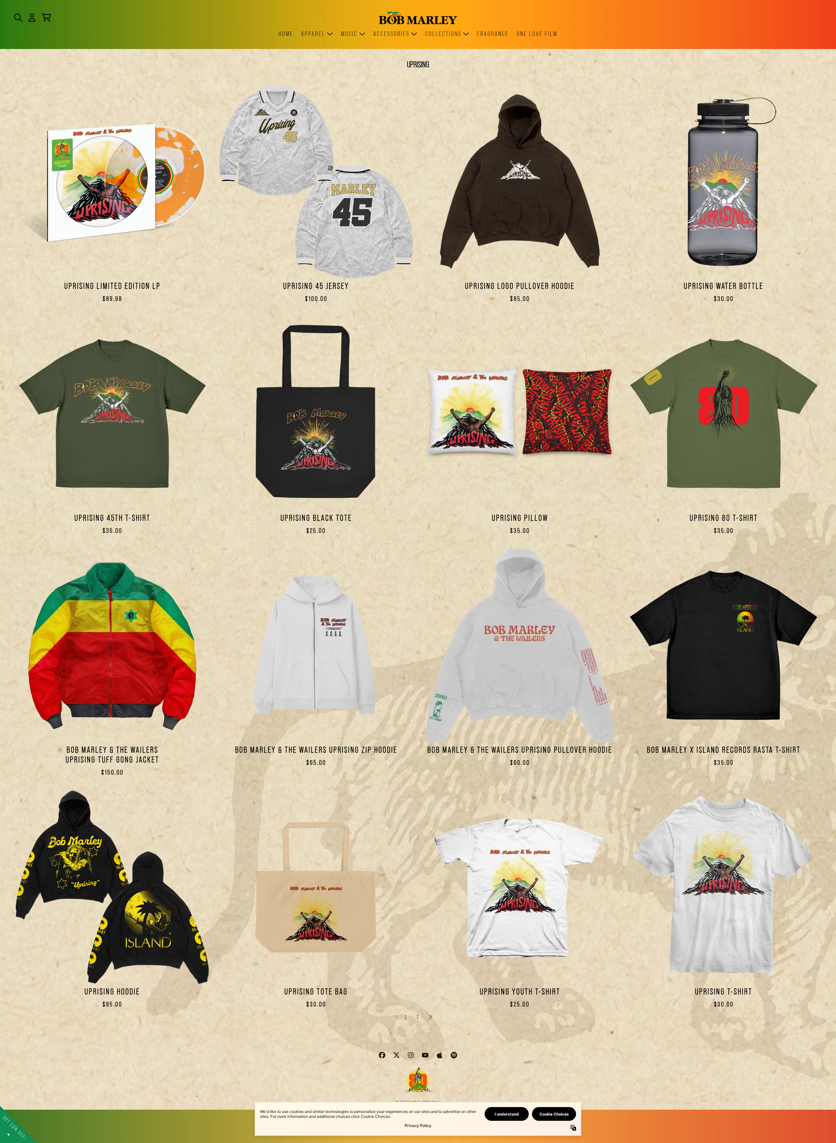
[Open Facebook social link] (382, 1055)
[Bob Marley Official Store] (418, 17)
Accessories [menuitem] (391, 33)
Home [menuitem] (286, 33)
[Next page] (430, 1017)
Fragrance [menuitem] (493, 33)
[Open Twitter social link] (396, 1055)
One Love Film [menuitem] (537, 33)
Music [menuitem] (349, 33)
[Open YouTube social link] (425, 1055)
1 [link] (406, 1017)
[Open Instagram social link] (411, 1055)
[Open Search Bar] (17, 17)
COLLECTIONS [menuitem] (443, 33)
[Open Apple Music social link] (439, 1055)
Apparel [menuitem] (313, 33)
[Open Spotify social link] (454, 1055)
